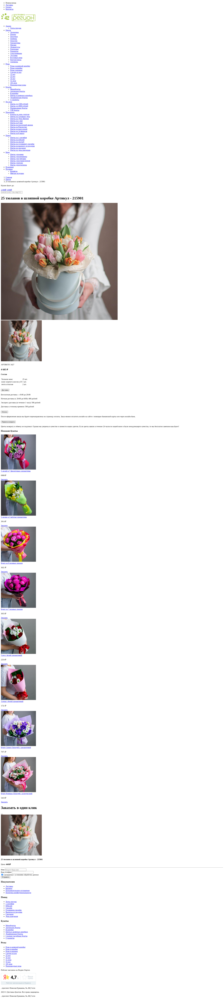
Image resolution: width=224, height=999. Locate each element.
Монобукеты (15, 89)
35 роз (12, 79)
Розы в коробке (16, 68)
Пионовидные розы (18, 85)
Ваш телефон (6, 872)
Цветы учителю (16, 163)
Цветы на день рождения (20, 150)
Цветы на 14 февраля (18, 131)
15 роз (12, 74)
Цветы (8, 30)
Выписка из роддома (14, 912)
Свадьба (9, 908)
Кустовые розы (16, 58)
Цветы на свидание (18, 148)
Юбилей (9, 906)
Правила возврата (8, 422)
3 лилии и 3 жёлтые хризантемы (14, 517)
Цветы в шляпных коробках (21, 95)
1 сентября (10, 904)
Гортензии (14, 49)
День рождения (12, 916)
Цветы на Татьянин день (20, 117)
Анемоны (14, 62)
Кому (8, 152)
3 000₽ (9, 190)
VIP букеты (14, 110)
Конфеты (14, 171)
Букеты (8, 87)
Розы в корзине (16, 70)
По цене (9, 102)
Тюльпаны (14, 32)
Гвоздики (14, 37)
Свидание (10, 914)
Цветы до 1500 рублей (19, 104)
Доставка (9, 5)
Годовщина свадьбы (14, 910)
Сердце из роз (15, 72)
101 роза (13, 83)
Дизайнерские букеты (19, 98)
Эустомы (14, 55)
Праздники (10, 112)
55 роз (8, 962)
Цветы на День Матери (19, 119)
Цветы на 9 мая (16, 123)
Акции (8, 26)
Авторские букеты (17, 91)
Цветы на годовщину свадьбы (22, 144)
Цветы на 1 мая (16, 121)
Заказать (4, 479)
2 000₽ (3, 190)
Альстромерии (16, 53)
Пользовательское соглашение (18, 891)
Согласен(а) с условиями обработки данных (21, 875)
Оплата (8, 7)
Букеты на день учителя (19, 114)
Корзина (9, 888)
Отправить (5, 877)
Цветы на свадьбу (17, 142)
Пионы (13, 34)
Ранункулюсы (15, 60)
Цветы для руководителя (20, 161)
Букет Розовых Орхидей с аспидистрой (16, 794)
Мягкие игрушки (17, 173)
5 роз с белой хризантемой (11, 655)
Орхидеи (13, 41)
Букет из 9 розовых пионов (12, 563)
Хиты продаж (15, 28)
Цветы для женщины (18, 157)
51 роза (13, 81)
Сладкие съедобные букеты (16, 936)
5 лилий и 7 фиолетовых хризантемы (16, 471)
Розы (8, 64)
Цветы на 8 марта (17, 133)
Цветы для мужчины (18, 165)
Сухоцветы (14, 100)
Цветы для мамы (17, 154)
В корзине (10, 167)
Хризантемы (15, 43)
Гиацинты (14, 51)
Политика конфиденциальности (18, 893)
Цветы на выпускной (18, 129)
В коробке (14, 93)
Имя (2, 870)
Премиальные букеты (18, 108)
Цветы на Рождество (18, 127)
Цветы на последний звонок (21, 125)
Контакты (9, 9)
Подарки (9, 169)
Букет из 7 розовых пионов (12, 609)
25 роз (12, 77)
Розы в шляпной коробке (20, 66)
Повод (8, 135)
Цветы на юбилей (17, 140)
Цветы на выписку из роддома (22, 146)
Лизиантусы (15, 47)
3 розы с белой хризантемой (12, 701)
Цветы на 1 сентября (18, 138)
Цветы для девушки (18, 159)
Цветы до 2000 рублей (19, 106)
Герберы (13, 39)
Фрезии (13, 45)
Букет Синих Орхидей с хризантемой (16, 747)
